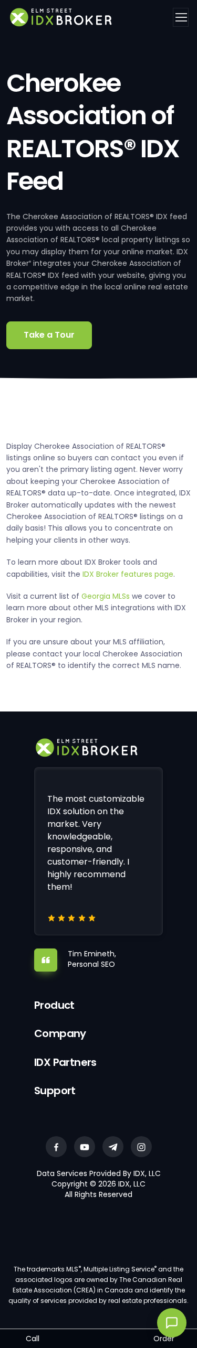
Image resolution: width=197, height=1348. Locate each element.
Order (163, 1338)
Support (55, 1090)
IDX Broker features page (127, 574)
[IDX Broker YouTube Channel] (84, 1146)
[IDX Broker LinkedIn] (112, 1146)
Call (32, 1338)
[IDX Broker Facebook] (56, 1146)
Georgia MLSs (105, 596)
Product (54, 1005)
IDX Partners (65, 1062)
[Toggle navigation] (181, 17)
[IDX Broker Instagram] (141, 1146)
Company (60, 1033)
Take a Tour (49, 335)
